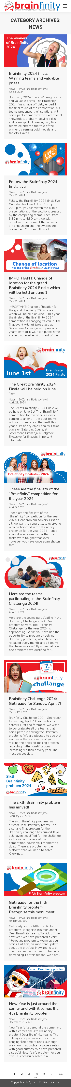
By (33, 89)
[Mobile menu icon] (65, 6)
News (12, 89)
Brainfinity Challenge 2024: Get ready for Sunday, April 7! (35, 701)
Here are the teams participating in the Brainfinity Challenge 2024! (34, 599)
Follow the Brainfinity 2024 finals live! (33, 184)
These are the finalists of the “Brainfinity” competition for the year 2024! (34, 494)
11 (61, 1074)
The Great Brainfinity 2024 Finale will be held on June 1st (32, 389)
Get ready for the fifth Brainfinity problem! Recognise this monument (31, 907)
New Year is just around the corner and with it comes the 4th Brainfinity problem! (34, 1008)
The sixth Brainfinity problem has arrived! (34, 805)
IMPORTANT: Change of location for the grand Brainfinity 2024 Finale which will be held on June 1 (34, 285)
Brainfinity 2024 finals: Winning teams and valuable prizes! (34, 78)
